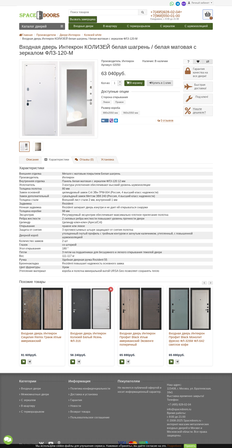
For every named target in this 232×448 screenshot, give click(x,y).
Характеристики (59, 159)
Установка (107, 159)
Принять (190, 445)
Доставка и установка (84, 394)
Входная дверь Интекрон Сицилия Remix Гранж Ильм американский (41, 337)
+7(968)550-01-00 (165, 16)
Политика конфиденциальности (90, 388)
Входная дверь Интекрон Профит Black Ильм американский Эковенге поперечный (137, 339)
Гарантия (76, 400)
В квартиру (110, 26)
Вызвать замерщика (82, 19)
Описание (32, 159)
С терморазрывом (138, 26)
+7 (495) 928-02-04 (179, 404)
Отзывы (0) (87, 159)
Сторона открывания (114, 97)
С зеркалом (167, 26)
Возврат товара (80, 411)
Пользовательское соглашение (90, 417)
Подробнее (174, 445)
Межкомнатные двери (35, 394)
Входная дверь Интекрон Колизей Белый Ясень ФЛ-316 (88, 337)
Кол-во (105, 83)
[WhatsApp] (172, 4)
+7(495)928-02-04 (165, 12)
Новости (75, 405)
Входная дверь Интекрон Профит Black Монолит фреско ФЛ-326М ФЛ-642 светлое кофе (187, 339)
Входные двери (83, 26)
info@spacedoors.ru (179, 409)
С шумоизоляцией (196, 26)
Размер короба (110, 107)
